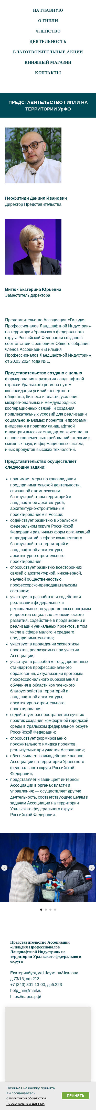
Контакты (48, 73)
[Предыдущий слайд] (4, 868)
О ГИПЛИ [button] (48, 21)
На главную (48, 10)
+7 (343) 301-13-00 (27, 984)
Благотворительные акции (48, 52)
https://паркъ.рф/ (25, 996)
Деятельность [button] (48, 41)
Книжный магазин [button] (48, 62)
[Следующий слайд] (92, 868)
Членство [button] (48, 31)
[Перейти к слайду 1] (41, 910)
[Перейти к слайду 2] (46, 910)
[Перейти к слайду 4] (55, 910)
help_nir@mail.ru (25, 990)
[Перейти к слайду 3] (50, 910)
